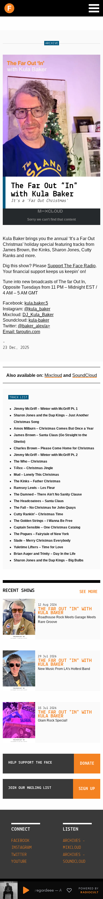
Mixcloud (53, 375)
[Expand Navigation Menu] (94, 8)
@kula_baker (37, 309)
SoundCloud (84, 375)
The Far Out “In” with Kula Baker (65, 611)
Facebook (20, 841)
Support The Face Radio (72, 265)
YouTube (19, 861)
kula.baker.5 (36, 303)
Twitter (19, 855)
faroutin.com (28, 331)
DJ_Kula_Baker (38, 314)
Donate (87, 763)
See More (88, 592)
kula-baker (39, 320)
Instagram (21, 847)
